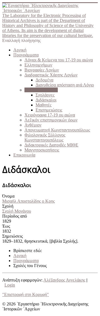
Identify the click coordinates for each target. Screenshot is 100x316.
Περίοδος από (14, 216)
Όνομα (8, 196)
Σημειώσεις (12, 236)
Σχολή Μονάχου (16, 211)
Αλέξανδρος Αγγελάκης (64, 280)
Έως (6, 226)
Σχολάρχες (45, 95)
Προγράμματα (26, 55)
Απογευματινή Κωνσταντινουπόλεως (57, 130)
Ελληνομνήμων (38, 65)
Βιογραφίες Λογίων (41, 70)
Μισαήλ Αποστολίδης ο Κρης (28, 201)
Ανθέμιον (32, 125)
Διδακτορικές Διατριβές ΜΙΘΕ (51, 145)
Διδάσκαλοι (46, 100)
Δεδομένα (44, 80)
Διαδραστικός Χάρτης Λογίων (51, 75)
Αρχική (19, 50)
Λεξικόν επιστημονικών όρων (51, 120)
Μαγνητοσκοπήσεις (41, 150)
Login (9, 285)
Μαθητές (43, 105)
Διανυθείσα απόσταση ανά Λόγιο (65, 85)
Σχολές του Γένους (41, 90)
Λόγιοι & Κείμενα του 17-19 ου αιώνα (58, 60)
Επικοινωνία (24, 155)
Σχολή (7, 206)
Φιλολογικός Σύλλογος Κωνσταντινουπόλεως (44, 137)
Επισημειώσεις (49, 110)
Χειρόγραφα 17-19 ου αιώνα (49, 115)
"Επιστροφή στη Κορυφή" (25, 294)
